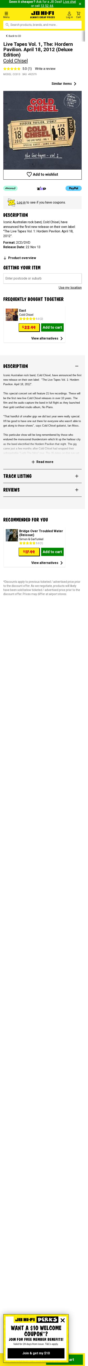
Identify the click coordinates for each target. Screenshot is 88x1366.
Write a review (45, 69)
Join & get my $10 (36, 1353)
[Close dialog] (63, 1320)
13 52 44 (47, 6)
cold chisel (15, 61)
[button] (14, 15)
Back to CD (15, 36)
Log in (21, 202)
